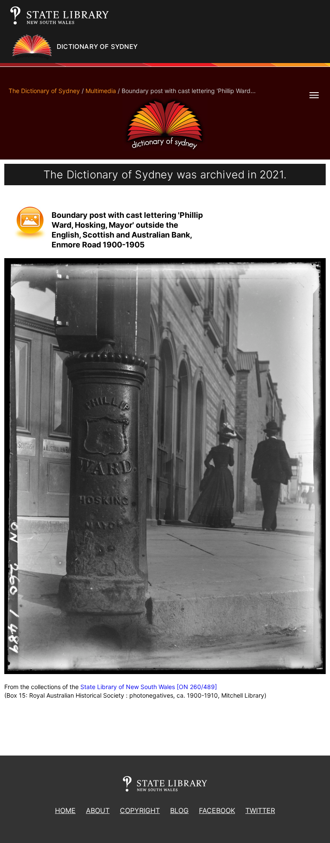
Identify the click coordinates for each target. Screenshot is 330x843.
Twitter (260, 810)
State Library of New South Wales (127, 686)
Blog (179, 810)
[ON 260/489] (197, 686)
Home (65, 810)
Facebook (217, 810)
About (98, 810)
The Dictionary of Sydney (44, 90)
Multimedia (101, 90)
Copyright (140, 810)
